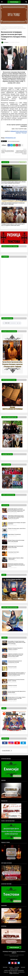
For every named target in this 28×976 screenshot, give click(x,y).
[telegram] (23, 743)
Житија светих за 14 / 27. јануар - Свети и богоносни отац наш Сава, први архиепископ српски (16, 698)
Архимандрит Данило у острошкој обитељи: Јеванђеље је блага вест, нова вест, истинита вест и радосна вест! (16, 510)
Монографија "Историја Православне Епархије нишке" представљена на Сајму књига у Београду (16, 642)
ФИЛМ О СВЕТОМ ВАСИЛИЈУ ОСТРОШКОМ (14, 970)
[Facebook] (9, 145)
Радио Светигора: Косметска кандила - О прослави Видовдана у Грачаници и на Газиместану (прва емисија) (16, 674)
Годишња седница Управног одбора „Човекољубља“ (16, 558)
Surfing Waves (19, 249)
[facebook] (5, 743)
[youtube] (17, 743)
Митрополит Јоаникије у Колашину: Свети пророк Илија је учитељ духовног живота (16, 565)
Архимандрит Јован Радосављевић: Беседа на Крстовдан (15, 547)
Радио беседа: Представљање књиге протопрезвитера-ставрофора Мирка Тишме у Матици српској (16, 517)
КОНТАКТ (23, 967)
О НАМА (11, 967)
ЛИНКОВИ (17, 967)
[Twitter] (11, 145)
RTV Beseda (4, 731)
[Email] (19, 145)
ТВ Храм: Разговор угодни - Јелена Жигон (16, 528)
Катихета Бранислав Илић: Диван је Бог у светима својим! (17, 692)
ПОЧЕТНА (5, 967)
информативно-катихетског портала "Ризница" (18, 132)
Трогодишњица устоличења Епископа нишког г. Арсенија (16, 680)
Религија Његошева (12, 666)
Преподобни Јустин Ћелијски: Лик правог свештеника (17, 523)
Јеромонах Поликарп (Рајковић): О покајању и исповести (15, 648)
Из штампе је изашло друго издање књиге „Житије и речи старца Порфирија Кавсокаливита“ (13, 182)
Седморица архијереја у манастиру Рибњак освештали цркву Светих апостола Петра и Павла (15, 655)
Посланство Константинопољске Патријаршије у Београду (15, 661)
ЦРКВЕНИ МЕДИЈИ (14, 969)
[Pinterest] (17, 145)
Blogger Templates (13, 972)
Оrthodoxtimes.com (10, 138)
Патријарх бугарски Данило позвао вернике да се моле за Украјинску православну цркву (12, 224)
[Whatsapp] (14, 145)
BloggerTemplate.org (14, 973)
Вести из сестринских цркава (11, 26)
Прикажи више (22, 162)
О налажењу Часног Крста (13, 552)
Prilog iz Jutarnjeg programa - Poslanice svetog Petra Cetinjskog (16, 731)
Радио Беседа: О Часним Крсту (14, 534)
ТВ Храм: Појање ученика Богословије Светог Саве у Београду (16, 541)
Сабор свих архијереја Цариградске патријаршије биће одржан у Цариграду (13, 203)
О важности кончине (12, 685)
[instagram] (11, 743)
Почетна (2, 26)
